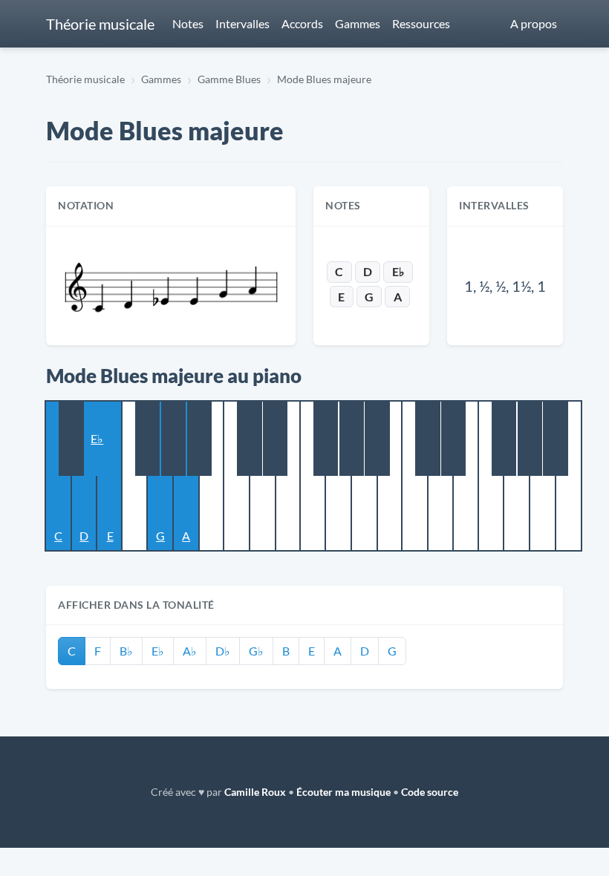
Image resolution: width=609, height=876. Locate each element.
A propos (533, 23)
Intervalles (242, 23)
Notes (187, 23)
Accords (302, 23)
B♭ (126, 651)
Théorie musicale (100, 24)
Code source (429, 791)
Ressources (421, 23)
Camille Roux (255, 791)
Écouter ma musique (343, 791)
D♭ (222, 651)
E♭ (398, 271)
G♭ (256, 651)
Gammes (357, 23)
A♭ (190, 651)
